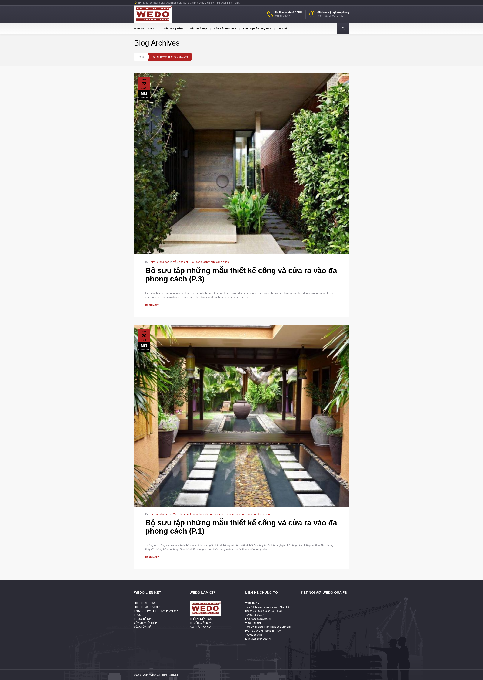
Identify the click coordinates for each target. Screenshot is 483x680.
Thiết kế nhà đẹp (159, 261)
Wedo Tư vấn (262, 513)
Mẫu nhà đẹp (198, 28)
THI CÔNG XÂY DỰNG (201, 623)
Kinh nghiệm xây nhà (257, 28)
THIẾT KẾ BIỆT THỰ (144, 603)
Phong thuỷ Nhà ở (201, 513)
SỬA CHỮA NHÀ (142, 627)
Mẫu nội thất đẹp (225, 28)
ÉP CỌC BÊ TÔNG (143, 619)
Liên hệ (283, 28)
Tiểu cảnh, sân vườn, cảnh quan (209, 261)
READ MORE (152, 305)
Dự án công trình (172, 28)
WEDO (152, 675)
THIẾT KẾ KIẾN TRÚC (201, 619)
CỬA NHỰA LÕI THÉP (145, 623)
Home (141, 57)
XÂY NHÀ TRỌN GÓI (200, 627)
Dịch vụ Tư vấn (144, 28)
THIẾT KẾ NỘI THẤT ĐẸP (147, 607)
